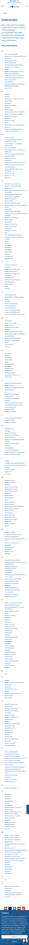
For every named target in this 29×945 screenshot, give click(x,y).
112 (17, 1)
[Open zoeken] (27, 6)
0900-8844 (18, 2)
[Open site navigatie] (2, 6)
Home (4, 13)
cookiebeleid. (18, 933)
